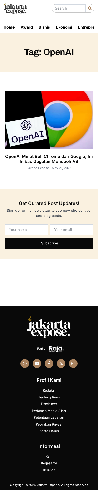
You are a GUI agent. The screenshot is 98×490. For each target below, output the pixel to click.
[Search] (90, 8)
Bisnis (44, 27)
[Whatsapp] (24, 363)
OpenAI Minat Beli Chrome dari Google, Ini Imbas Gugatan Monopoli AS (49, 159)
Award (27, 27)
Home (9, 27)
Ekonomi (64, 27)
